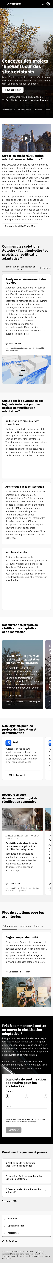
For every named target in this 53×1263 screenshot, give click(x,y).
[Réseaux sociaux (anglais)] (9, 1241)
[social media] (9, 1241)
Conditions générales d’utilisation (24, 1254)
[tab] (20, 268)
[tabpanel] (26, 329)
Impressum (7, 1258)
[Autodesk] (14, 4)
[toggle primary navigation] (4, 4)
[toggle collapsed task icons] (37, 4)
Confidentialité (8, 1251)
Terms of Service (26, 1122)
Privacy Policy (11, 1122)
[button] (26, 1164)
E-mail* (8, 1107)
